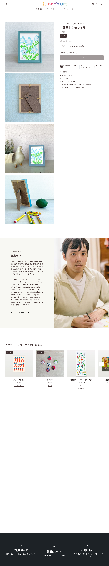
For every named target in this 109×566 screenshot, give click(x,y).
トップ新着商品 (19, 386)
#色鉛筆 (71, 53)
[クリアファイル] (19, 364)
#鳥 (79, 53)
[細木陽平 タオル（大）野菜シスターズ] (81, 364)
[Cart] (102, 4)
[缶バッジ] (50, 364)
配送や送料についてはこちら (54, 555)
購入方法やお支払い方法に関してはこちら (20, 555)
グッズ (50, 386)
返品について (98, 67)
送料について (85, 68)
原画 (68, 24)
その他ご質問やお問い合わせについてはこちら (88, 555)
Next (101, 364)
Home (62, 24)
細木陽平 (63, 32)
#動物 (63, 53)
